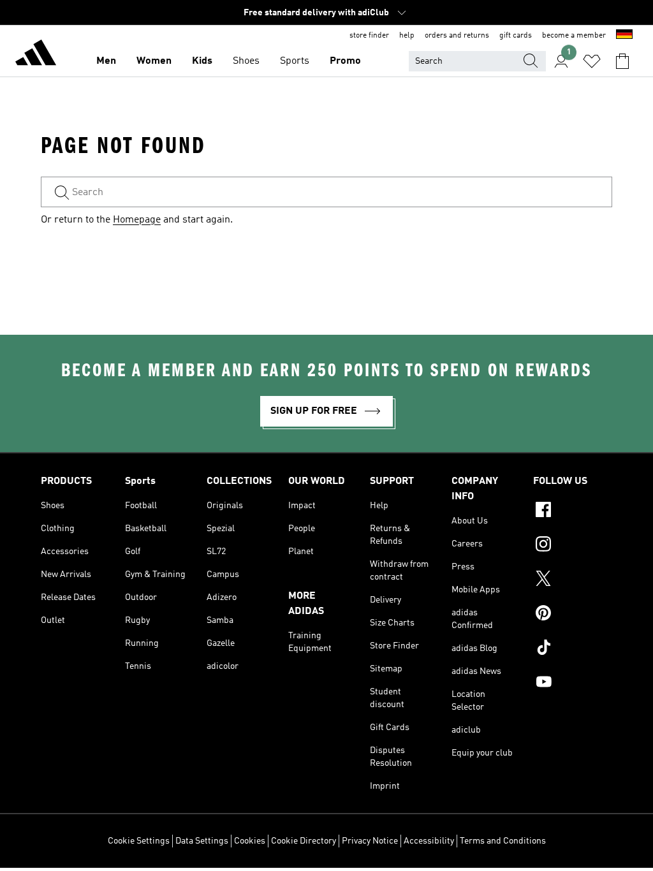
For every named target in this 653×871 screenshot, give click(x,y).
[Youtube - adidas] (572, 683)
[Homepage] (35, 55)
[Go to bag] (622, 61)
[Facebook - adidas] (572, 511)
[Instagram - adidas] (572, 546)
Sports (294, 61)
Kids (202, 61)
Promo (345, 61)
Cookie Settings (139, 841)
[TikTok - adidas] (572, 649)
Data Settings (201, 841)
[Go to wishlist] (591, 61)
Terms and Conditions (503, 841)
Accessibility (429, 841)
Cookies (249, 841)
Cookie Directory (303, 841)
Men (106, 61)
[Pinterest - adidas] (572, 614)
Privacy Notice (370, 841)
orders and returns (457, 36)
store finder (369, 36)
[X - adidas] (572, 580)
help (407, 36)
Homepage (137, 220)
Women (154, 61)
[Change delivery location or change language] (624, 36)
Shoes (246, 61)
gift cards (515, 36)
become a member (574, 36)
